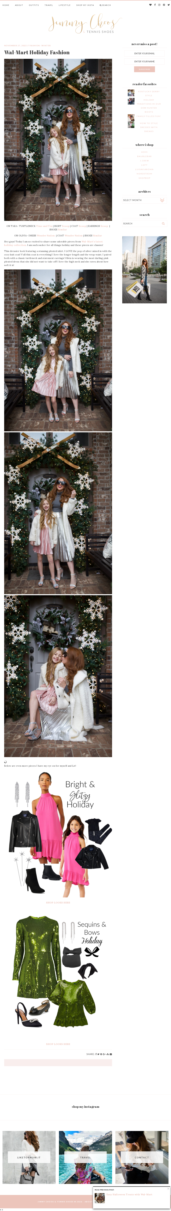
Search (106, 5)
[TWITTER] (169, 5)
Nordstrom (144, 173)
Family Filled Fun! (149, 116)
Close (168, 1189)
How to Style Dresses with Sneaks (149, 127)
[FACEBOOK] (155, 5)
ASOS (144, 152)
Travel (49, 5)
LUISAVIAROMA (144, 169)
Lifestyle (65, 5)
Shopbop (144, 178)
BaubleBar (144, 156)
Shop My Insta (85, 5)
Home (6, 5)
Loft (144, 165)
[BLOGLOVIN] (150, 5)
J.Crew (144, 160)
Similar (62, 229)
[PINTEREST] (164, 5)
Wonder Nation (46, 235)
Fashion (35, 45)
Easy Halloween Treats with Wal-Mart (129, 1194)
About (19, 5)
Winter (46, 45)
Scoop (65, 226)
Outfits (34, 5)
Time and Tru (44, 226)
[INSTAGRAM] (159, 5)
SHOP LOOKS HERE (58, 902)
